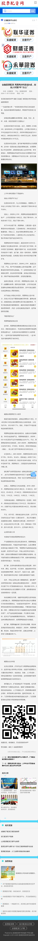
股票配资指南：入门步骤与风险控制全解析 (15, 851)
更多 (33, 20)
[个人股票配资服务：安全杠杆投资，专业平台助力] (9, 783)
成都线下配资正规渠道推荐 (10, 831)
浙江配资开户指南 (7, 836)
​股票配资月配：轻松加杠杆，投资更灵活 (16, 891)
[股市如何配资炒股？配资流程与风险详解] (28, 783)
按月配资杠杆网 (25, 924)
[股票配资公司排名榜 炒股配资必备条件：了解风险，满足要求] (8, 873)
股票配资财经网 (24, 935)
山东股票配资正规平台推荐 (10, 841)
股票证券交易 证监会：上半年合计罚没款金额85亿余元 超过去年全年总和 (18, 764)
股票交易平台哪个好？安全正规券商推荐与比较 (17, 846)
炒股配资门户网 (18, 928)
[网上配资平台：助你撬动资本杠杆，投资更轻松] (9, 800)
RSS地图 (23, 933)
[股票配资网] (13, 3)
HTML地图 (29, 933)
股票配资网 (9, 924)
